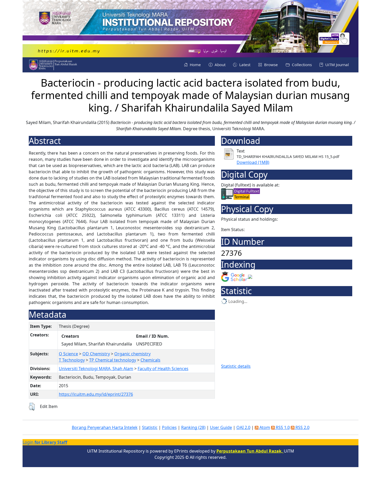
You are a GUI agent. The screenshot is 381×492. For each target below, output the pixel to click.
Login (45, 442)
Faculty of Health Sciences (163, 368)
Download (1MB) (253, 162)
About (219, 64)
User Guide (221, 427)
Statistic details (236, 366)
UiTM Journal (336, 64)
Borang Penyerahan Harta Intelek (105, 427)
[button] (32, 407)
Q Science (68, 354)
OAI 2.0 (243, 427)
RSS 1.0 (282, 427)
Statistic (150, 427)
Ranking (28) (193, 427)
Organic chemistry (132, 354)
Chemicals (150, 360)
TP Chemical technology (112, 360)
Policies (169, 427)
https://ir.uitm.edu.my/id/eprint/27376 (96, 394)
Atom (264, 427)
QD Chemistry (96, 354)
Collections (301, 64)
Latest (244, 64)
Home (195, 64)
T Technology (72, 360)
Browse (270, 64)
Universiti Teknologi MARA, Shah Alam (96, 368)
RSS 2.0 (301, 427)
